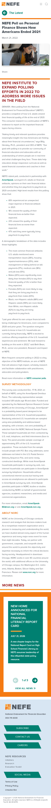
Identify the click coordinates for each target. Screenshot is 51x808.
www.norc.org (29, 572)
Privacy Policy (11, 786)
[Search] (47, 4)
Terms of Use (11, 782)
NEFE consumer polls (36, 378)
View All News (24, 688)
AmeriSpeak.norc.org (30, 507)
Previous (15, 680)
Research (9, 764)
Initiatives (9, 760)
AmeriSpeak (7, 180)
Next (35, 680)
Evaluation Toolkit (13, 767)
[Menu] (40, 4)
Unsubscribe (11, 790)
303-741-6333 (11, 718)
